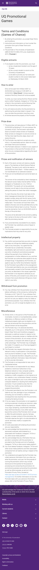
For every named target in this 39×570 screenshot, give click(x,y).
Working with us (7, 504)
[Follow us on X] (12, 525)
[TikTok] (25, 525)
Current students (7, 509)
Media (4, 499)
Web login (5, 532)
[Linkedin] (8, 525)
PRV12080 (10, 548)
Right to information (8, 562)
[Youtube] (16, 525)
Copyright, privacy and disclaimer (11, 555)
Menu (3, 3)
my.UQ (4, 9)
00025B (9, 544)
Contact (4, 518)
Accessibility (5, 558)
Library (4, 513)
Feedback (5, 565)
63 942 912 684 (9, 541)
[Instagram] (21, 525)
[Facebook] (3, 525)
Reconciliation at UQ (8, 494)
